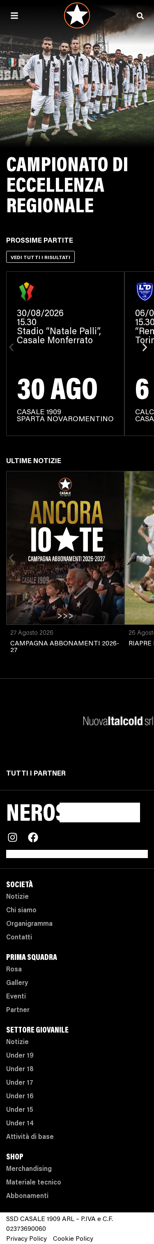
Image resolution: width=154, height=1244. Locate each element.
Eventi (16, 997)
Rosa (14, 969)
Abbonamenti (27, 1196)
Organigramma (29, 924)
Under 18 (20, 1069)
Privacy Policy (26, 1239)
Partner (18, 1010)
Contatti (19, 937)
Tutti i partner (36, 774)
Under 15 (19, 1110)
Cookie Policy (73, 1239)
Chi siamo (21, 910)
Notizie (17, 897)
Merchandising (29, 1169)
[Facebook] (33, 837)
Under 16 (20, 1096)
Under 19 (20, 1056)
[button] (11, 347)
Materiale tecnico (33, 1183)
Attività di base (30, 1137)
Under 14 (20, 1123)
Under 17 (19, 1083)
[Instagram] (12, 837)
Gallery (17, 983)
